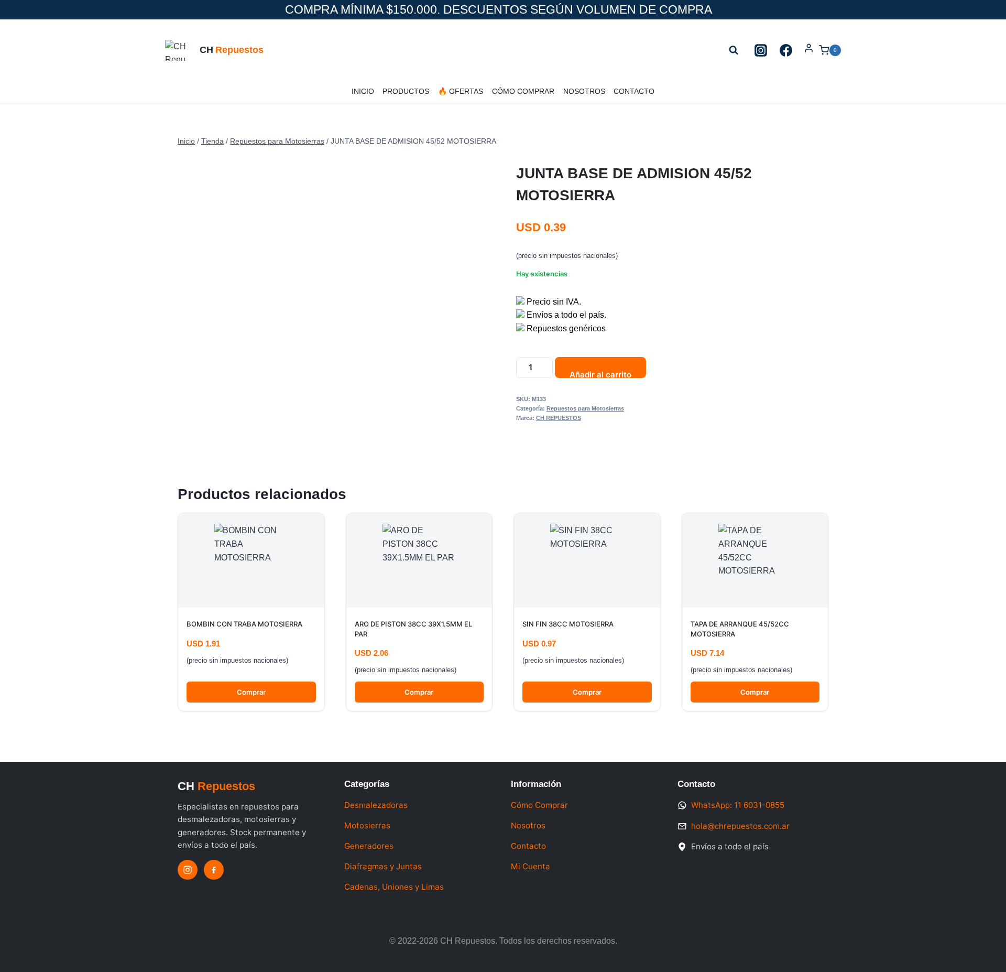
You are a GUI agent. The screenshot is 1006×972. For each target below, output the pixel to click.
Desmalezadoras (376, 805)
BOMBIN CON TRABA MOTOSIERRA (244, 624)
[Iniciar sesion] (809, 50)
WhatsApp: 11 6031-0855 (737, 805)
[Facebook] (786, 50)
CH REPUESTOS (558, 418)
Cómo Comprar (523, 91)
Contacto (634, 91)
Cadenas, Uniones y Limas (394, 887)
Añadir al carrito (600, 374)
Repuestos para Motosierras (585, 408)
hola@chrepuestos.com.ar (740, 826)
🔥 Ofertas (460, 91)
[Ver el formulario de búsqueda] (733, 50)
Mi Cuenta (530, 866)
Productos (405, 91)
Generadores (368, 846)
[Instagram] (760, 50)
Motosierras (367, 825)
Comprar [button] (251, 692)
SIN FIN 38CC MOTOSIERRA (568, 624)
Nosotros (584, 91)
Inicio (363, 91)
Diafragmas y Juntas (383, 866)
